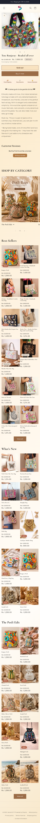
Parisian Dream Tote (25, 474)
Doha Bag (4, 531)
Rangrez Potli (5, 270)
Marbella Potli (24, 656)
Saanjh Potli (5, 607)
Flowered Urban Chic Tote (27, 397)
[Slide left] (15, 52)
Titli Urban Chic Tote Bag (9, 474)
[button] (4, 8)
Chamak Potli (5, 685)
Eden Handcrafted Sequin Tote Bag (10, 330)
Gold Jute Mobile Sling (26, 540)
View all (20, 439)
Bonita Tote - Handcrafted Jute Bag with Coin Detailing (28, 330)
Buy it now (20, 74)
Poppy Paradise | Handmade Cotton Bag (27, 299)
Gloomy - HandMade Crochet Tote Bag (10, 299)
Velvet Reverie (5, 502)
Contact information (21, 818)
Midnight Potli (24, 751)
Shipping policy (32, 815)
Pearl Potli (23, 685)
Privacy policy (9, 815)
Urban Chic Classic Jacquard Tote (9, 426)
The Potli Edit (7, 224)
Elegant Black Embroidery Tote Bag (28, 360)
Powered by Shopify (21, 812)
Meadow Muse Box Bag (8, 368)
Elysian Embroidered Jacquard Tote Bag (28, 426)
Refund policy (33, 812)
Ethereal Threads (6, 397)
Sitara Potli (23, 607)
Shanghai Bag (23, 502)
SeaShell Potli (24, 785)
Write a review (20, 155)
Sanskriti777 (11, 812)
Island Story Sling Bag (7, 578)
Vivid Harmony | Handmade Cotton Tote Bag (27, 266)
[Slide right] (24, 52)
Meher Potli (5, 785)
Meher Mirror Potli (7, 714)
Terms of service (20, 815)
